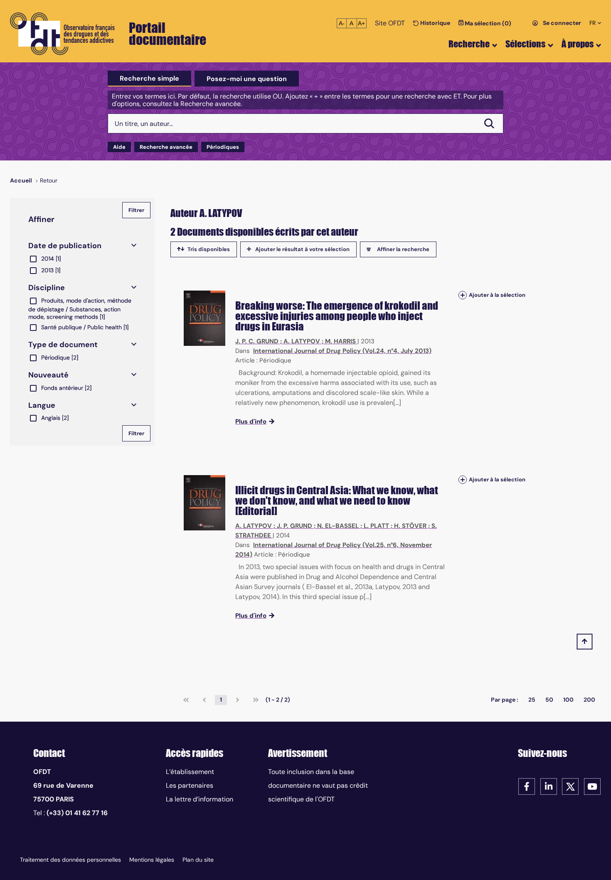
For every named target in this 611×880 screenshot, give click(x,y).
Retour (48, 180)
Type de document (63, 345)
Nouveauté (48, 375)
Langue (41, 405)
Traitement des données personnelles (70, 859)
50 (549, 699)
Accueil (21, 180)
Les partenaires (189, 785)
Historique (434, 23)
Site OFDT (390, 23)
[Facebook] (526, 785)
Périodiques (223, 146)
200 (589, 699)
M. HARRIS (340, 341)
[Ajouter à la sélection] (462, 295)
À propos (578, 43)
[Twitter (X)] (570, 785)
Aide (119, 146)
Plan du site (198, 859)
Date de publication (64, 246)
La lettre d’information (199, 799)
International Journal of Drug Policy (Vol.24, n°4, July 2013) (342, 351)
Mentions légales (151, 859)
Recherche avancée (166, 146)
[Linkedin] (548, 785)
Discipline (46, 288)
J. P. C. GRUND (256, 341)
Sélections (525, 43)
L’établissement (190, 771)
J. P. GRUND (294, 526)
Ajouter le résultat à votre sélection (302, 249)
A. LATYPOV (301, 341)
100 (568, 699)
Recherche (469, 43)
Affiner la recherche (403, 249)
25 (531, 699)
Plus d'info (250, 421)
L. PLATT (376, 526)
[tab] (149, 78)
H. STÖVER (410, 526)
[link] (186, 700)
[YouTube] (592, 785)
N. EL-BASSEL (338, 526)
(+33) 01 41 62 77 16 (77, 813)
